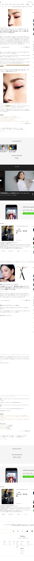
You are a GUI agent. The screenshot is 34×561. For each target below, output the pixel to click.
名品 (21, 558)
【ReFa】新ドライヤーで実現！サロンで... (13, 193)
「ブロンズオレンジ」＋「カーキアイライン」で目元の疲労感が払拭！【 (9, 116)
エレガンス (6, 291)
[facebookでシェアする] (23, 47)
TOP (0, 6)
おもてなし (18, 553)
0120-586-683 (10, 426)
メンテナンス (10, 553)
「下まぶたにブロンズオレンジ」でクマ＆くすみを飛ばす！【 (7, 118)
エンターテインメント (23, 554)
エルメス (28, 552)
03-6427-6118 (9, 428)
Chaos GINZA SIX (2, 427)
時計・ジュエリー (5, 553)
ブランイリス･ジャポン (3, 428)
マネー (21, 552)
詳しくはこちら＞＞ (19, 240)
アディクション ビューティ (3, 426)
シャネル (28, 554)
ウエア (4, 552)
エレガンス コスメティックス (3, 425)
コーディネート (5, 551)
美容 (2, 6)
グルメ (14, 552)
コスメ (9, 552)
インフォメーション (23, 560)
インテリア (18, 554)
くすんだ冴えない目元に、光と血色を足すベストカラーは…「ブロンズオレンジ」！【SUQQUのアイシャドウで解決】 (14, 121)
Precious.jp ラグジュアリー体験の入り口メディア (22, 546)
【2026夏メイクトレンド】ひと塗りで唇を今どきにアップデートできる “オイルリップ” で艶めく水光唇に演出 (13, 415)
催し (13, 551)
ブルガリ (28, 551)
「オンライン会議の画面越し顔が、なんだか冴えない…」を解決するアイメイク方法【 (10, 117)
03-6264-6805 (7, 427)
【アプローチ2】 (8, 105)
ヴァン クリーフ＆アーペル (30, 553)
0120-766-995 (10, 425)
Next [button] (33, 180)
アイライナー (9, 6)
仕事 (21, 551)
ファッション (22, 559)
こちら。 (10, 243)
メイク (5, 6)
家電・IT (17, 555)
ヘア (9, 554)
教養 (21, 553)
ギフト (17, 551)
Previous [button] (0, 180)
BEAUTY (1, 27)
